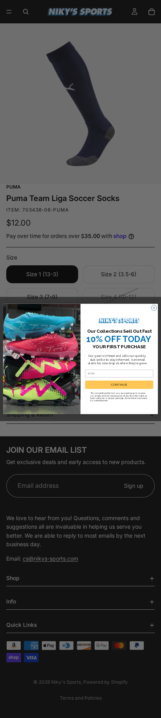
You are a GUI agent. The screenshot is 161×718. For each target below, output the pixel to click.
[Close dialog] (154, 307)
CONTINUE (119, 385)
